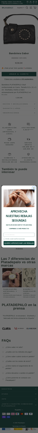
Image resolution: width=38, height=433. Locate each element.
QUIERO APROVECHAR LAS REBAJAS (19, 243)
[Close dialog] (34, 188)
